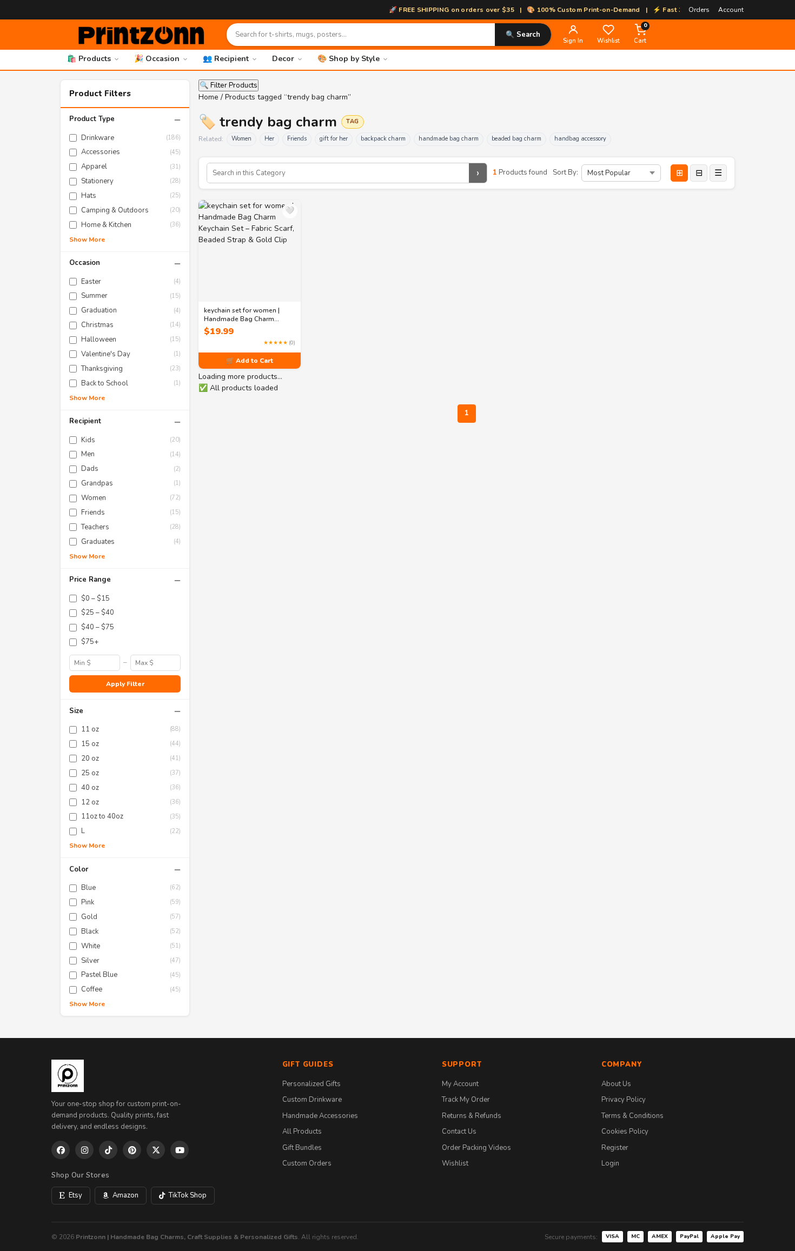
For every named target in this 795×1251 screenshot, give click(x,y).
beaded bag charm (516, 139)
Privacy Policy (623, 1099)
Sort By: (565, 172)
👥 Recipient (226, 59)
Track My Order (466, 1099)
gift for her (334, 139)
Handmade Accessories (320, 1116)
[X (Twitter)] (156, 1150)
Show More (87, 239)
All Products (302, 1131)
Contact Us (459, 1131)
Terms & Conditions (632, 1116)
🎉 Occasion (157, 59)
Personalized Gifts (311, 1084)
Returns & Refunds (471, 1116)
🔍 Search (523, 34)
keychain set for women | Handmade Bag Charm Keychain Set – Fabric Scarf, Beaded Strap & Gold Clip (245, 314)
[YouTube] (179, 1150)
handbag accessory (580, 139)
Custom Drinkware (312, 1099)
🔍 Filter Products (228, 85)
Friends (297, 139)
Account (731, 9)
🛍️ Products (89, 59)
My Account (460, 1084)
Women (241, 139)
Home (208, 97)
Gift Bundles (302, 1148)
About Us (616, 1084)
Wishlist (455, 1163)
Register (614, 1148)
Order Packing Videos (476, 1148)
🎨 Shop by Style (348, 59)
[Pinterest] (132, 1150)
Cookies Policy (624, 1131)
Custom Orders (307, 1163)
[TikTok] (108, 1150)
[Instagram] (84, 1150)
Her (269, 139)
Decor (283, 59)
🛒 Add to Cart (249, 360)
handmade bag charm (449, 139)
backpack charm (383, 139)
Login (610, 1163)
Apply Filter (125, 684)
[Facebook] (60, 1150)
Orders (699, 9)
